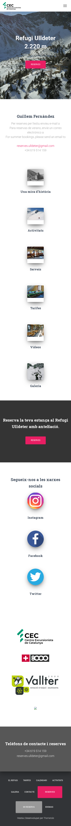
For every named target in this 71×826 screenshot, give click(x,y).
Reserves (35, 440)
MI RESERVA (29, 807)
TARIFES (27, 780)
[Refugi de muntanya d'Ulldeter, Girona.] (13, 6)
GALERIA (15, 792)
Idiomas (49, 807)
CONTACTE (29, 792)
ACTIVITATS (57, 780)
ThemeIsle (49, 818)
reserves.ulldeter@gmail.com (35, 146)
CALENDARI (41, 780)
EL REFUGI (13, 780)
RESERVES (35, 64)
